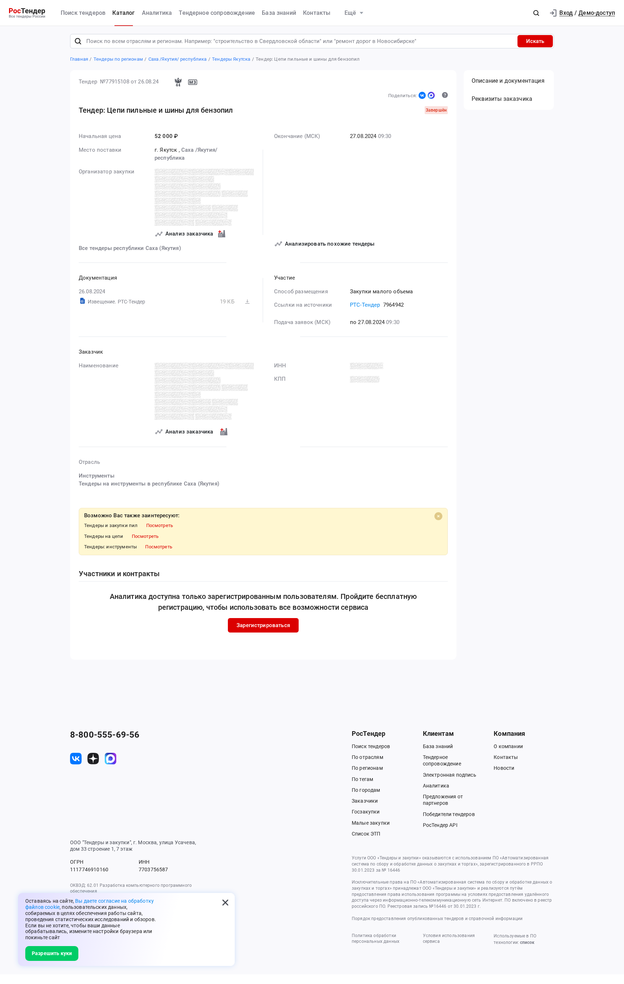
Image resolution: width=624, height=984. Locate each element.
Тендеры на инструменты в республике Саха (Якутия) (149, 483)
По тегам (362, 779)
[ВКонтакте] (422, 95)
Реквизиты (502, 98)
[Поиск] (78, 41)
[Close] (438, 516)
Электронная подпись (449, 775)
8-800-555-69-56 (104, 734)
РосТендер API (440, 825)
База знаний (279, 12)
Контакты (316, 12)
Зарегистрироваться (263, 625)
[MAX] (431, 95)
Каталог (123, 12)
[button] (536, 13)
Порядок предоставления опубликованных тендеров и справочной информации (437, 918)
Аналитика (157, 12)
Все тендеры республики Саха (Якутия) (130, 248)
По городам (366, 790)
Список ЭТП (366, 834)
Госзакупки (366, 812)
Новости (504, 768)
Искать (535, 41)
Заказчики (365, 801)
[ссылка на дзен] (93, 758)
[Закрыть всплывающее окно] (225, 902)
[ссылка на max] (110, 758)
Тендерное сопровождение (217, 12)
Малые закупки (371, 823)
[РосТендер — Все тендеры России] (27, 13)
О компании (508, 746)
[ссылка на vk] (76, 758)
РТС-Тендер (365, 305)
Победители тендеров (449, 814)
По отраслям (367, 757)
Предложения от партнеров (443, 800)
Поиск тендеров (83, 12)
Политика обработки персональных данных (375, 938)
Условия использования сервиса (449, 938)
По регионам (367, 768)
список (527, 942)
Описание (508, 80)
